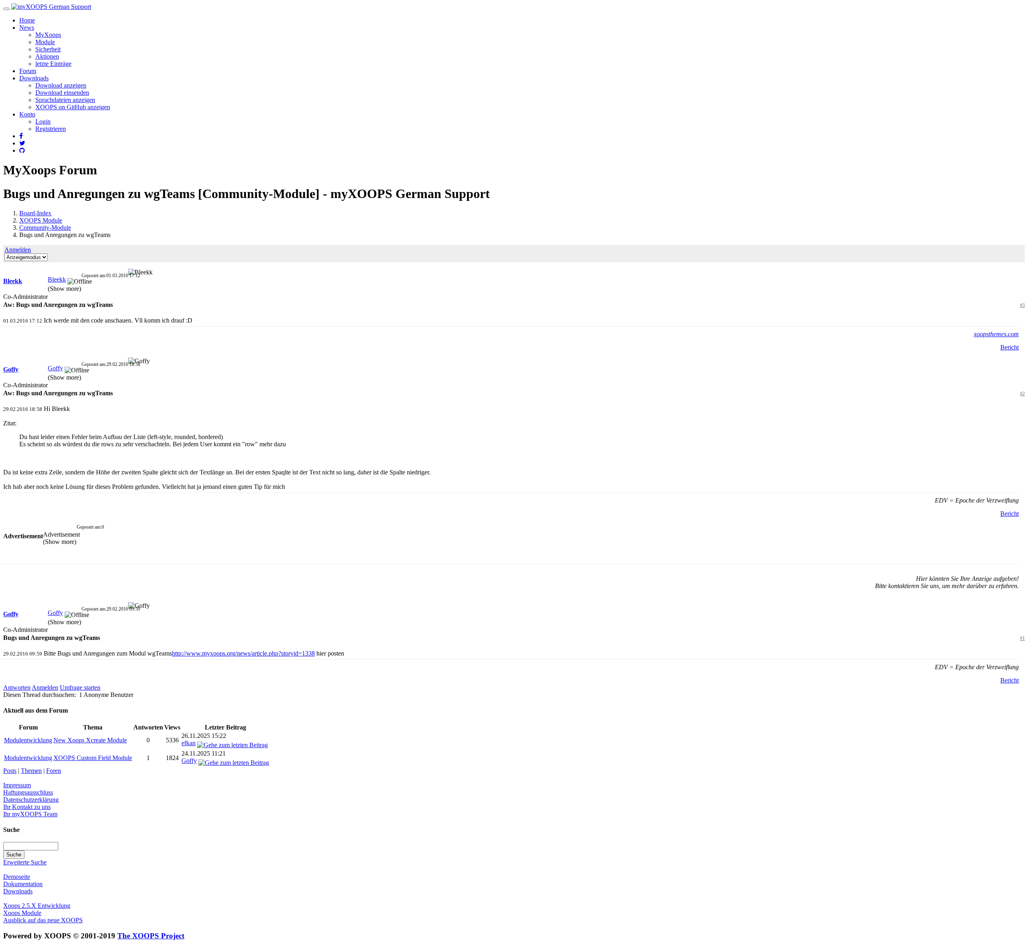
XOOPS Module (40, 220)
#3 (1022, 305)
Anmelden (17, 249)
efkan (189, 743)
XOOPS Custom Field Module (92, 757)
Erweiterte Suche (25, 862)
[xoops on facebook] (21, 136)
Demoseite (16, 876)
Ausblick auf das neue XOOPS (43, 920)
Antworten (17, 687)
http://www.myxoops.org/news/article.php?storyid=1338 (243, 653)
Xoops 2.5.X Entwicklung (36, 905)
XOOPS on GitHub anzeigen (72, 107)
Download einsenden (62, 92)
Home (27, 20)
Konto (27, 114)
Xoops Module (22, 912)
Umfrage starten (80, 687)
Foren (53, 770)
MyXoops (48, 34)
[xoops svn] (22, 150)
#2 (1022, 393)
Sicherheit (48, 49)
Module (45, 42)
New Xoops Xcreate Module (90, 740)
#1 (1022, 638)
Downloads (34, 78)
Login (43, 121)
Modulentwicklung (28, 740)
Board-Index (35, 213)
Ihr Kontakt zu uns (27, 806)
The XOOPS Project (150, 936)
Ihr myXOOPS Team (30, 814)
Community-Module (45, 227)
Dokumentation (23, 884)
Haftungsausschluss (28, 792)
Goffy (10, 369)
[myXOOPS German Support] (51, 6)
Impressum (17, 785)
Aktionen (47, 56)
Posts (9, 770)
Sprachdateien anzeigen (65, 99)
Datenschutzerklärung (31, 799)
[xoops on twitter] (22, 143)
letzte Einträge (53, 63)
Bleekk (12, 281)
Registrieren (50, 128)
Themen (31, 770)
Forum (27, 70)
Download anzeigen (60, 85)
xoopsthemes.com (996, 334)
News (26, 27)
